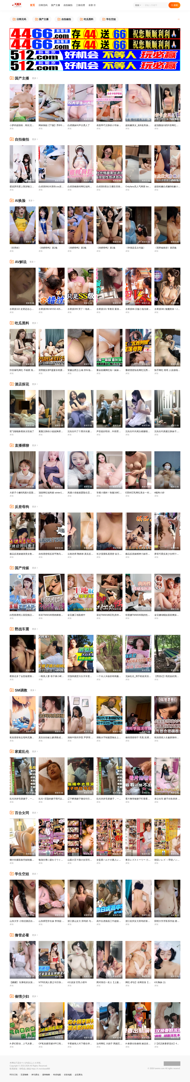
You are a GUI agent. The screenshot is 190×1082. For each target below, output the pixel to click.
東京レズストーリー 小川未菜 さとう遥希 (146, 860)
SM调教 (21, 690)
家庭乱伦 (22, 752)
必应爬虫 (79, 1075)
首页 (32, 5)
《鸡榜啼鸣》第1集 (105, 247)
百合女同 (22, 813)
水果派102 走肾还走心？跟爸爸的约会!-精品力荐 (33, 309)
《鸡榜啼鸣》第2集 (48, 247)
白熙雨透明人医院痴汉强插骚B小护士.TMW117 (33, 615)
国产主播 (55, 5)
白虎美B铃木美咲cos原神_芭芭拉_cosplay (59, 186)
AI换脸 (20, 201)
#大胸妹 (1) (160, 982)
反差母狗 (22, 507)
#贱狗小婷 (159, 492)
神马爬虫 (35, 1075)
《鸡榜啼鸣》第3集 (77, 247)
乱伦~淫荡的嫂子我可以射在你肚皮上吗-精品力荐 (63, 798)
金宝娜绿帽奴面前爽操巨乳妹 (168, 615)
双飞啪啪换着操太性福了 (22, 431)
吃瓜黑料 (22, 323)
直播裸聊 (22, 445)
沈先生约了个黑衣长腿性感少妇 (83, 431)
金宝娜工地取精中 (76, 615)
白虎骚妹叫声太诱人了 (79, 125)
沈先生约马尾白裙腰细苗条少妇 (141, 431)
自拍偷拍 (68, 5)
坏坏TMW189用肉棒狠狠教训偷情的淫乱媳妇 (61, 615)
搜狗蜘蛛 (46, 1075)
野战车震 (22, 629)
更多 (34, 78)
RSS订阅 (14, 1075)
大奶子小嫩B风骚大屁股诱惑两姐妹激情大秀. (32, 492)
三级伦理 (80, 5)
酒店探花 (22, 384)
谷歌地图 (68, 1075)
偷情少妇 (22, 996)
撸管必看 (22, 935)
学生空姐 (22, 874)
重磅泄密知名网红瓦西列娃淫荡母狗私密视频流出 (149, 370)
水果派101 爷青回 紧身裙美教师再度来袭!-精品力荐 (121, 309)
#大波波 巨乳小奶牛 (77, 982)
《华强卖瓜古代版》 (135, 247)
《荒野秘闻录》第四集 (165, 247)
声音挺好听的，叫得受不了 (109, 431)
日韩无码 (43, 5)
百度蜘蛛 (24, 1075)
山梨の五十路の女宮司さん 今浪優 (85, 860)
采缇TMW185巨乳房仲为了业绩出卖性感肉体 (118, 615)
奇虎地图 (57, 1075)
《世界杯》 (15, 247)
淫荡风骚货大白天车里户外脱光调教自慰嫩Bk (90, 676)
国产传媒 (22, 568)
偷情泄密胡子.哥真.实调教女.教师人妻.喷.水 (146, 737)
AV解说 (21, 262)
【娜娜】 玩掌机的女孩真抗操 (24, 982)
